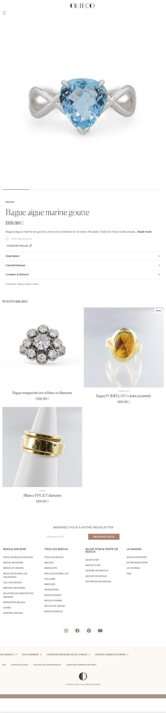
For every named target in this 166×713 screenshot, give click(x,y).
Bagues (10, 202)
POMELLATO (124, 391)
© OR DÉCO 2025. (72, 684)
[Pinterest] (89, 631)
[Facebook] (77, 631)
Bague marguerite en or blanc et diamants (42, 393)
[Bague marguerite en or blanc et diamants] (42, 347)
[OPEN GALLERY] (83, 105)
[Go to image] (15, 189)
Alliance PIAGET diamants (42, 495)
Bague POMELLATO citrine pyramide (123, 396)
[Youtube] (100, 631)
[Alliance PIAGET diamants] (42, 447)
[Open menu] (4, 12)
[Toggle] (144, 232)
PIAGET (42, 491)
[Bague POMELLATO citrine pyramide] (124, 347)
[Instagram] (66, 631)
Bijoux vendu (32, 284)
